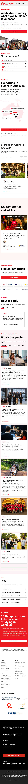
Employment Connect (19, 669)
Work (16, 660)
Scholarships (3, 663)
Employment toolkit (18, 671)
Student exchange (4, 669)
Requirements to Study (5, 668)
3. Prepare (12, 307)
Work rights (17, 668)
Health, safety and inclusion (6, 679)
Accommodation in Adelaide (6, 676)
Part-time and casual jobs (19, 666)
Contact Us (5, 740)
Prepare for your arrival (5, 678)
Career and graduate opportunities (18, 664)
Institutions (3, 662)
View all (14, 569)
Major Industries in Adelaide (20, 662)
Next (25, 158)
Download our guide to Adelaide (11, 324)
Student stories (4, 681)
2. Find (7, 307)
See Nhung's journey (7, 249)
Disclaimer (12, 771)
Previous (21, 158)
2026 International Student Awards (20, 677)
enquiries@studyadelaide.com (9, 744)
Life (2, 673)
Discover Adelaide (4, 675)
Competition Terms (18, 771)
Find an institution (14, 277)
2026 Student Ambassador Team (21, 675)
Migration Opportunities (5, 684)
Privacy (7, 771)
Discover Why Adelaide (14, 31)
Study (2, 660)
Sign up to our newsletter (14, 755)
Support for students (5, 666)
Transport (2, 687)
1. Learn (2, 307)
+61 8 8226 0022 (6, 743)
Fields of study (3, 665)
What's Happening (19, 673)
